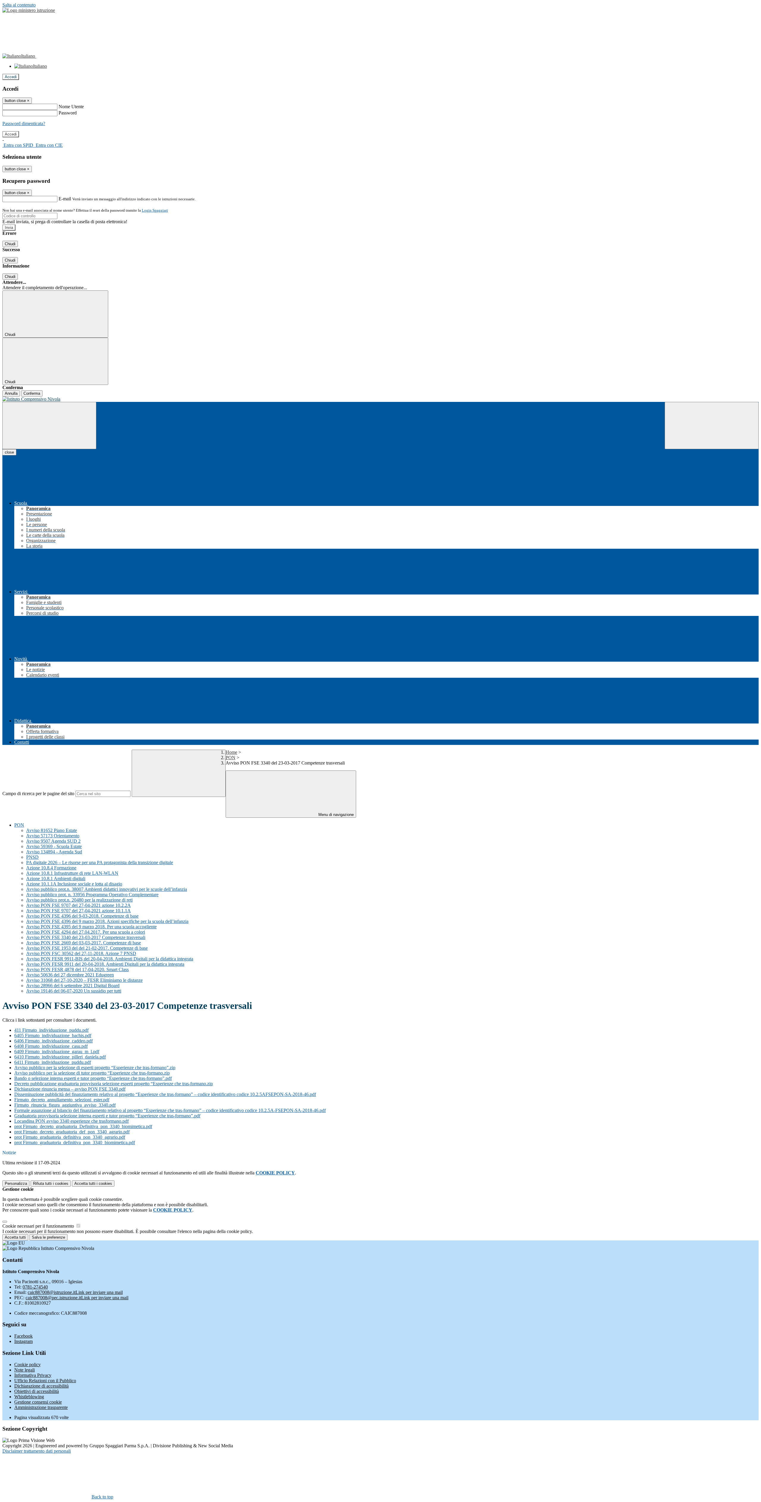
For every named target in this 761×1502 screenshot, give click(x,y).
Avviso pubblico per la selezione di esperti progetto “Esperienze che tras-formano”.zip (94, 1067)
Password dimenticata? (23, 123)
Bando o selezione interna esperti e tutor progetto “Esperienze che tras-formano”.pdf (93, 1078)
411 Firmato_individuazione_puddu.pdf (51, 1030)
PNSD (32, 857)
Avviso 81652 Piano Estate (51, 830)
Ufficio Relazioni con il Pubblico (45, 1380)
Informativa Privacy (32, 1375)
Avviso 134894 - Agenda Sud (54, 851)
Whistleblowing (29, 1396)
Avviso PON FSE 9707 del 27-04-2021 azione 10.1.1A (78, 910)
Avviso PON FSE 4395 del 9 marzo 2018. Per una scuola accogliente (91, 926)
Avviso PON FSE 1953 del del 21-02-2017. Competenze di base (87, 948)
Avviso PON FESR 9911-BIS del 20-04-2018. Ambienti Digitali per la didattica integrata (109, 958)
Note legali (24, 1369)
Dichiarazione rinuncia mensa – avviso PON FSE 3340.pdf (69, 1088)
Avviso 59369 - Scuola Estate (54, 846)
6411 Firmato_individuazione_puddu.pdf (52, 1062)
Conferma (31, 393)
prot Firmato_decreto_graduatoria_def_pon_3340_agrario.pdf (72, 1131)
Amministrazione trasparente (41, 1407)
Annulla (11, 393)
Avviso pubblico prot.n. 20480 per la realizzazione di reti (79, 899)
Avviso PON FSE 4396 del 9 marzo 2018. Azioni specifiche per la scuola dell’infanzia (107, 921)
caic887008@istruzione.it (75, 1292)
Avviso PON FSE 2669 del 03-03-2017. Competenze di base (83, 942)
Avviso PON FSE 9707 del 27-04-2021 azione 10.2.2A (78, 905)
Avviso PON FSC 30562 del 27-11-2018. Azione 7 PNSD (81, 953)
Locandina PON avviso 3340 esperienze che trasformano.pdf (71, 1121)
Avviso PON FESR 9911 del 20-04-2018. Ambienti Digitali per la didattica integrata (105, 964)
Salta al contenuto (19, 4)
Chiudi (10, 244)
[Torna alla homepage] (380, 399)
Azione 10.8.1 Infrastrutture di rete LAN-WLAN (72, 873)
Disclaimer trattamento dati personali (36, 1451)
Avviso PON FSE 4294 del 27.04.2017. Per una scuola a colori (85, 932)
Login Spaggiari (155, 210)
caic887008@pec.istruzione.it (77, 1297)
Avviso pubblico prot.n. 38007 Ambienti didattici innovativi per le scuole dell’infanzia (106, 889)
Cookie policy (27, 1364)
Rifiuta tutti (50, 1183)
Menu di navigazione (335, 814)
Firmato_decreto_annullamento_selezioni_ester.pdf (61, 1099)
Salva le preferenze (48, 1237)
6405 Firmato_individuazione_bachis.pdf (52, 1035)
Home (231, 752)
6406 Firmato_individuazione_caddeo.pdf (53, 1040)
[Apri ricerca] (712, 425)
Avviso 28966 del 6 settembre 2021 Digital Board (73, 985)
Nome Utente (71, 106)
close (9, 452)
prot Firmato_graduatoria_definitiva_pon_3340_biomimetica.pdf (74, 1142)
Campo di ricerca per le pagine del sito (38, 793)
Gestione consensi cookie (38, 1402)
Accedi (11, 77)
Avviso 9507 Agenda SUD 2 (53, 841)
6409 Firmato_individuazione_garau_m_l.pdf (56, 1051)
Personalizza (16, 1183)
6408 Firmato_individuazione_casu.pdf (51, 1046)
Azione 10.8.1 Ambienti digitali (55, 878)
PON (230, 757)
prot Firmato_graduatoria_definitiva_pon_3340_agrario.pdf (69, 1137)
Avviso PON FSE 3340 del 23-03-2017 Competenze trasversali (85, 937)
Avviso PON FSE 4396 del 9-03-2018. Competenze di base (82, 915)
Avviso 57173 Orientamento (52, 835)
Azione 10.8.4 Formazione (51, 867)
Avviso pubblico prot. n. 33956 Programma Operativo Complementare (92, 894)
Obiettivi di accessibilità (36, 1391)
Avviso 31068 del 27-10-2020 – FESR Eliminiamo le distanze (84, 980)
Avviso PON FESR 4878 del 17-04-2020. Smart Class (77, 969)
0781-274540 (35, 1286)
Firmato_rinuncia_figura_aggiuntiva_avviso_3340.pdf (65, 1105)
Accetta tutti (93, 1183)
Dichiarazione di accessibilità (41, 1385)
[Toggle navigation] (49, 425)
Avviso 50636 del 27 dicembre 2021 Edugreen (70, 974)
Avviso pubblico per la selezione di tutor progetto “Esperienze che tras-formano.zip (92, 1072)
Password (68, 112)
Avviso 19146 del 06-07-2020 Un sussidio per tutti (73, 990)
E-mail (65, 198)
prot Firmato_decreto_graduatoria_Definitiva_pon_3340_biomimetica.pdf (83, 1126)
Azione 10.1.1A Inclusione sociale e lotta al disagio (74, 883)
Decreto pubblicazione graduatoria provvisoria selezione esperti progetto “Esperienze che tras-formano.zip (113, 1083)
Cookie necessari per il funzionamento (38, 1226)
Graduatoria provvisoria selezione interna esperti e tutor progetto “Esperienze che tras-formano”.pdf (107, 1115)
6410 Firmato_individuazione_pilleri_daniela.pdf (60, 1056)
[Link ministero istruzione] (28, 10)
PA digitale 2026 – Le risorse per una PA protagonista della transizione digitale (99, 862)
